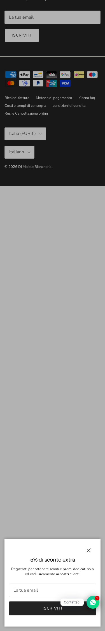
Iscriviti (52, 608)
